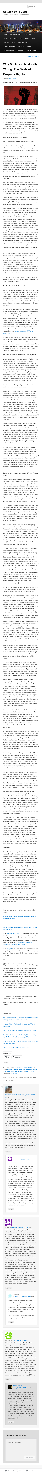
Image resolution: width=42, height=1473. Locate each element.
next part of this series (13, 934)
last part (9, 949)
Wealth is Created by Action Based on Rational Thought (19, 1030)
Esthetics (6, 42)
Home (5, 34)
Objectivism (6, 1071)
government (33, 1069)
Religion (29, 46)
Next (37, 56)
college (28, 1069)
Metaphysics (27, 34)
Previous (30, 56)
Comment (29, 1457)
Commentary (20, 50)
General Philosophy (9, 46)
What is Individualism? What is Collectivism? (16, 1048)
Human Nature (18, 38)
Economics (21, 46)
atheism (9, 1069)
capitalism (22, 1069)
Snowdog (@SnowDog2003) (13, 1095)
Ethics (27, 38)
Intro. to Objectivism (15, 34)
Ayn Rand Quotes (31, 50)
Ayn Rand (15, 1069)
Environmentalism (9, 50)
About (13, 42)
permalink (14, 1073)
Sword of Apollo (29, 1071)
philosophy (14, 1071)
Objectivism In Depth (15, 11)
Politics (34, 38)
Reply (8, 1151)
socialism (20, 1071)
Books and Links (22, 42)
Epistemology (7, 38)
